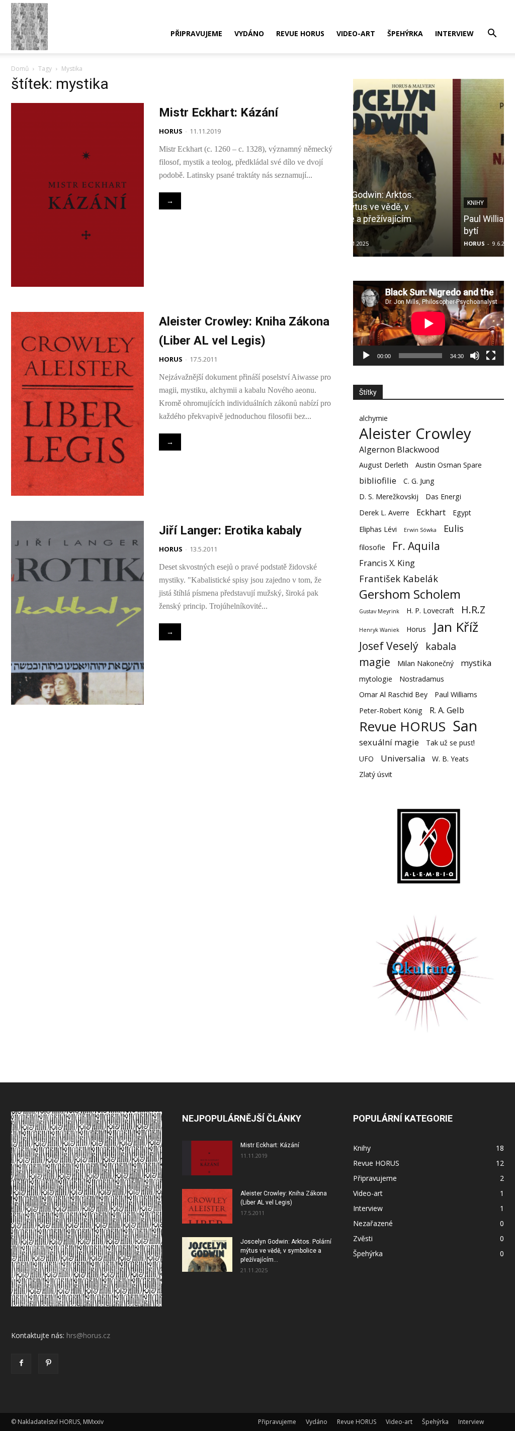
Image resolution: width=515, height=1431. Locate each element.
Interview (454, 33)
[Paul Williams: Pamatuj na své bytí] (428, 168)
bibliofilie (377, 480)
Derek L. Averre (384, 512)
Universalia (403, 758)
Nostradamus (421, 679)
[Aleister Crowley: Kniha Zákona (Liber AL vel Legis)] (207, 1206)
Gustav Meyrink (379, 611)
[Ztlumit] (475, 356)
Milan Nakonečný (425, 663)
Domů (20, 68)
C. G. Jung (419, 481)
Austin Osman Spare (448, 465)
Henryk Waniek (379, 629)
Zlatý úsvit (375, 774)
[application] (428, 323)
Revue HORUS (300, 33)
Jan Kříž (455, 627)
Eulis (454, 528)
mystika (476, 662)
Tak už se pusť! (450, 742)
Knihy (376, 202)
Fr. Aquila (416, 545)
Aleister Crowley (415, 433)
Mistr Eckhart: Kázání (218, 112)
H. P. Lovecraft (430, 610)
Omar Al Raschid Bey (393, 694)
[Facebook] (21, 1364)
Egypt (462, 512)
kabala (440, 646)
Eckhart (431, 512)
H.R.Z (473, 609)
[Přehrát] (366, 356)
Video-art (355, 33)
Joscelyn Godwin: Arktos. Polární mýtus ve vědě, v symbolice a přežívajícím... (285, 1250)
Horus (416, 629)
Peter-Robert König (390, 710)
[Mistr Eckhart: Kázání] (207, 1158)
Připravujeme (196, 33)
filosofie (372, 547)
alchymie (373, 418)
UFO (366, 758)
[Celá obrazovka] (491, 356)
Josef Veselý (388, 645)
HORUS (171, 131)
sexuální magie (389, 742)
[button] (492, 34)
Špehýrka (405, 33)
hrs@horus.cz (88, 1335)
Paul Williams (456, 694)
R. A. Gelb (447, 710)
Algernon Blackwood (399, 449)
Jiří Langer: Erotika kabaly (230, 530)
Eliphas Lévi (378, 529)
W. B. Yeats (450, 758)
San (465, 726)
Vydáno (249, 33)
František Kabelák (398, 578)
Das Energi (443, 496)
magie (374, 661)
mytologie (375, 679)
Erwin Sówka (420, 529)
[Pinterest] (48, 1364)
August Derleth (383, 465)
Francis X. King (387, 563)
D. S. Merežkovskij (388, 496)
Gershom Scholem (410, 594)
